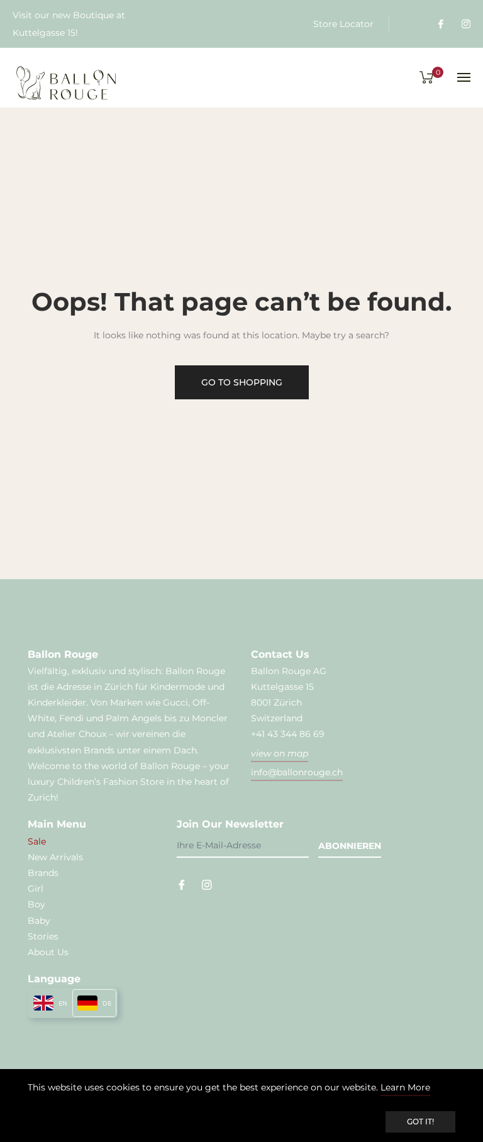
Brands (43, 873)
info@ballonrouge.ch (297, 772)
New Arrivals (55, 857)
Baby (39, 920)
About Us (48, 952)
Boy (36, 904)
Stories (43, 936)
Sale (37, 841)
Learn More (405, 1087)
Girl (35, 888)
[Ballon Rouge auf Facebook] (440, 24)
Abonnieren (349, 845)
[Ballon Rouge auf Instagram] (465, 24)
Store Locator (343, 24)
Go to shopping (241, 382)
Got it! (420, 1121)
